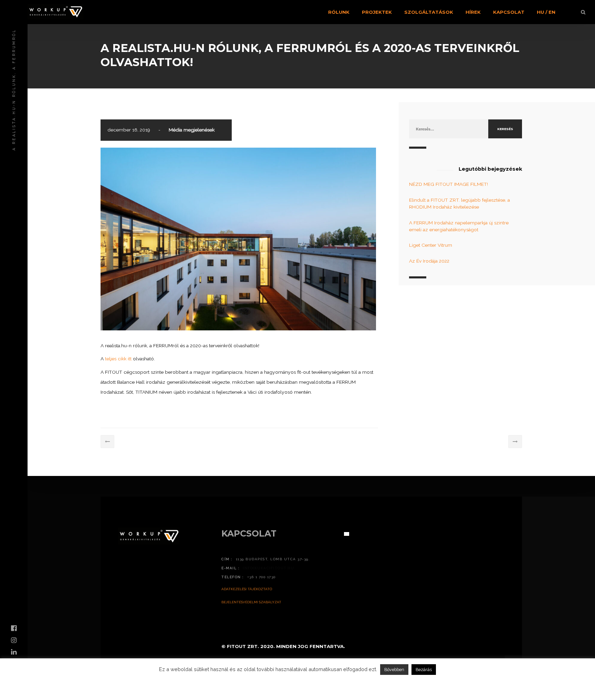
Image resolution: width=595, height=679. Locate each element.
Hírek (473, 12)
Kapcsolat (508, 12)
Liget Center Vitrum (430, 245)
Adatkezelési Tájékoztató (246, 589)
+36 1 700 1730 (261, 577)
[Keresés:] (448, 128)
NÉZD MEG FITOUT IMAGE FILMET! (448, 184)
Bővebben (394, 669)
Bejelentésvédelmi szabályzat (251, 602)
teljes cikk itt (118, 358)
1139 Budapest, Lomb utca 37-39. (273, 559)
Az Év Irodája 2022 (429, 261)
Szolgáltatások (428, 12)
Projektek (377, 12)
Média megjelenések (192, 129)
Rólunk (338, 12)
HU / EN (546, 12)
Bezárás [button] (424, 669)
